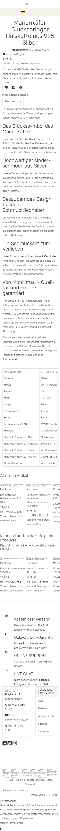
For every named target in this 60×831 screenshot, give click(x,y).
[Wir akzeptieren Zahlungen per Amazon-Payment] (16, 772)
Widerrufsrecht (46, 716)
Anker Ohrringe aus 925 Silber (37, 570)
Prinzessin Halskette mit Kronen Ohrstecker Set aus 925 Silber (38, 500)
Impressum (44, 731)
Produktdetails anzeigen (15, 94)
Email (48, 661)
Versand (25, 63)
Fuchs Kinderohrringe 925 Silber (12, 570)
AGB (40, 700)
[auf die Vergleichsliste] (13, 87)
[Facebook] (4, 744)
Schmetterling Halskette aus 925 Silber (10, 498)
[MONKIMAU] (30, 4)
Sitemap (43, 723)
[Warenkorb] (56, 12)
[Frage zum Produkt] (20, 87)
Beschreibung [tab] (13, 101)
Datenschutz (45, 708)
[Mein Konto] (50, 12)
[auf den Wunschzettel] (6, 87)
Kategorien (12, 11)
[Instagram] (14, 744)
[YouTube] (10, 744)
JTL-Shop (52, 794)
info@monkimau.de (16, 719)
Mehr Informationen (11, 822)
